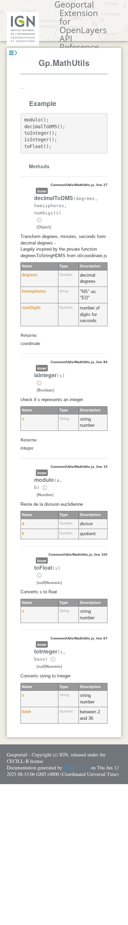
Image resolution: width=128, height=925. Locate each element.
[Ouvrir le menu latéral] (13, 53)
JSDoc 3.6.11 (76, 767)
